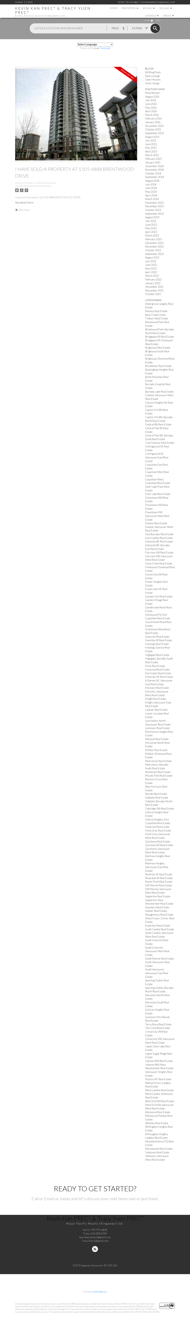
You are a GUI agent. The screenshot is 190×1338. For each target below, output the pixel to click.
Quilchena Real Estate (157, 841)
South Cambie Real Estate (159, 929)
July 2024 (150, 184)
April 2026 (151, 111)
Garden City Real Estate (158, 596)
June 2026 (151, 103)
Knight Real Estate (155, 698)
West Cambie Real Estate (159, 1090)
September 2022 (154, 253)
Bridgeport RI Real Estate (159, 336)
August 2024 (152, 180)
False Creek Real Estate (158, 563)
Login (29, 2)
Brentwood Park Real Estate (37, 186)
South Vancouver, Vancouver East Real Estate (156, 973)
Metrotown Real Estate (158, 761)
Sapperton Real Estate (157, 896)
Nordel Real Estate (156, 793)
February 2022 (153, 279)
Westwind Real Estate (157, 1112)
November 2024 (154, 169)
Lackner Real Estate (156, 709)
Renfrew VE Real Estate (158, 874)
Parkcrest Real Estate (157, 826)
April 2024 (151, 195)
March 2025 (152, 155)
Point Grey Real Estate (158, 830)
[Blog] (95, 1249)
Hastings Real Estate (157, 644)
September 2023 (154, 213)
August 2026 (152, 96)
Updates (150, 15)
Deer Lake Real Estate (157, 494)
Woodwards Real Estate (159, 1148)
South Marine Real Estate (159, 958)
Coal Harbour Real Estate (159, 442)
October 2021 (153, 294)
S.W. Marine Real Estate (158, 885)
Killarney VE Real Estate (159, 676)
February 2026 (153, 118)
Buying (147, 8)
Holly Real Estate (155, 666)
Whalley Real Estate (156, 1123)
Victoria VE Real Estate (158, 1079)
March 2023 (152, 235)
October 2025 (153, 129)
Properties (128, 8)
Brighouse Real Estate (157, 347)
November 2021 (154, 290)
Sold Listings (152, 83)
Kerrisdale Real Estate (158, 673)
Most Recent (152, 92)
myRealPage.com (100, 1291)
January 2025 (152, 162)
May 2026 (151, 107)
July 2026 (150, 100)
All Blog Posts (153, 72)
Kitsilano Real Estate (157, 687)
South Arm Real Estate (157, 925)
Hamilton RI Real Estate (158, 640)
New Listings (152, 76)
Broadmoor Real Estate (158, 365)
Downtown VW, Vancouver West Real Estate (157, 516)
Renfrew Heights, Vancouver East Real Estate (156, 867)
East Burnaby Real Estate (159, 534)
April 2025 (151, 151)
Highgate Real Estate (157, 655)
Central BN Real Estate (158, 424)
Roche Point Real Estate (158, 881)
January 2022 (152, 283)
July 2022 (150, 261)
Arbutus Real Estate (156, 311)
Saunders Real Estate (157, 907)
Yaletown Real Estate (157, 1152)
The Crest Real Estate (157, 1027)
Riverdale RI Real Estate (159, 878)
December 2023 (154, 202)
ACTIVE (147, 20)
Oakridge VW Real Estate (159, 808)
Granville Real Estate (157, 636)
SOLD (158, 20)
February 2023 (153, 239)
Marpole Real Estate (156, 739)
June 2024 (151, 188)
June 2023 (151, 224)
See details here (24, 202)
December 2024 (154, 166)
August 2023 (152, 217)
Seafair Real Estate (156, 910)
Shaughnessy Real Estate (159, 914)
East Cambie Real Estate (159, 537)
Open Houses (153, 79)
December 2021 (154, 286)
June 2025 (151, 144)
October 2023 (153, 210)
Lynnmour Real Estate (157, 728)
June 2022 (151, 264)
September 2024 (154, 177)
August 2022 (152, 257)
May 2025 (151, 147)
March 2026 (152, 114)
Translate (104, 48)
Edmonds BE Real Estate (159, 541)
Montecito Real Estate (158, 772)
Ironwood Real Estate (157, 669)
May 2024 (151, 191)
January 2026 (152, 122)
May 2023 (151, 228)
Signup (19, 2)
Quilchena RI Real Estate (159, 845)
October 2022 (153, 250)
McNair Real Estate (156, 750)
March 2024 (152, 199)
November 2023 (154, 206)
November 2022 (154, 246)
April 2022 (151, 272)
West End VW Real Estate (159, 1101)
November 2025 (154, 125)
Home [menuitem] (114, 8)
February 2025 (153, 158)
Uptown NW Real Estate (159, 1060)
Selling (164, 8)
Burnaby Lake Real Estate (159, 391)
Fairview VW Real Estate (159, 552)
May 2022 (151, 268)
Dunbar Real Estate (156, 523)
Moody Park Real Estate (158, 775)
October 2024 (153, 173)
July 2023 (150, 221)
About (167, 15)
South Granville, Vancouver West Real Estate (157, 951)
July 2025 (150, 140)
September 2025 (154, 133)
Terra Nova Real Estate (158, 1024)
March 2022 (152, 275)
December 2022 (154, 242)
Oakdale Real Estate (156, 797)
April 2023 (151, 231)
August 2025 (152, 136)
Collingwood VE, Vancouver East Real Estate (156, 457)
